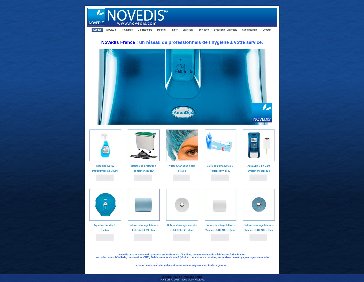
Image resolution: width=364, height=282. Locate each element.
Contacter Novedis (172, 276)
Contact (267, 29)
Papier (174, 29)
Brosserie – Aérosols (225, 29)
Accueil (97, 29)
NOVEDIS (111, 29)
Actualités (127, 29)
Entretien (188, 29)
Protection (203, 29)
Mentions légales (193, 276)
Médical (161, 29)
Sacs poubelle (249, 29)
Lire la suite (104, 177)
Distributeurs (145, 29)
